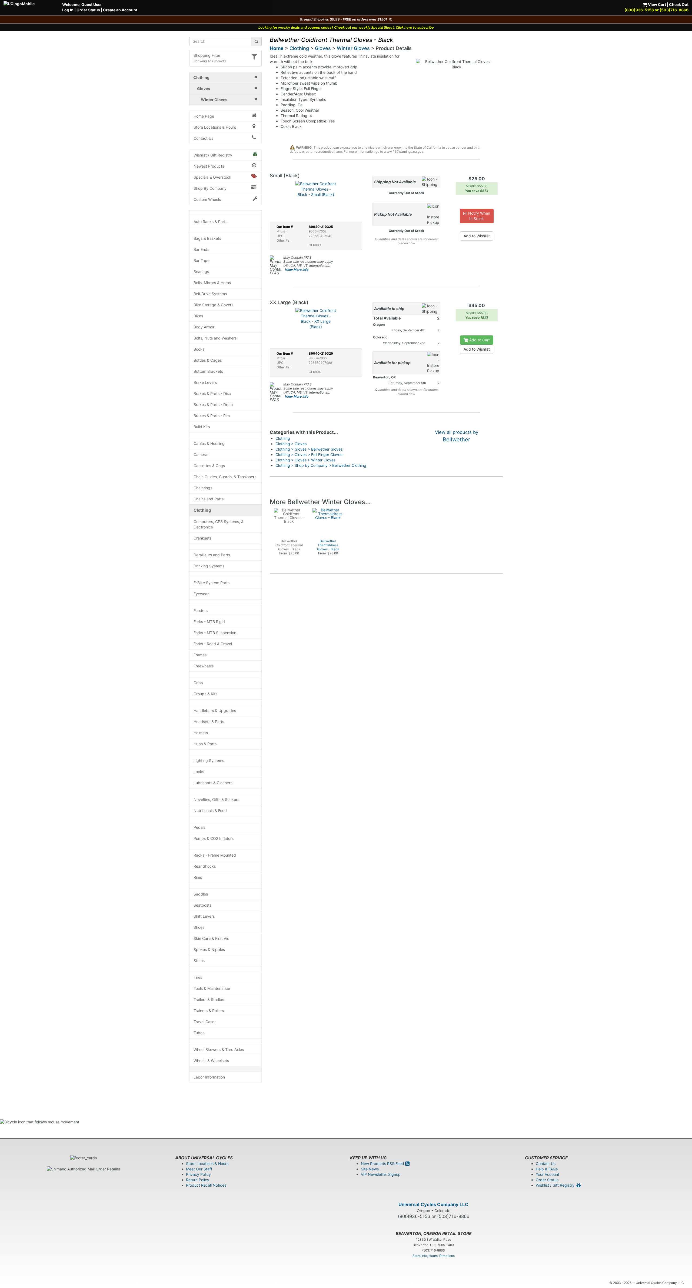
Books (199, 349)
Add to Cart (479, 340)
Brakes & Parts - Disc (212, 393)
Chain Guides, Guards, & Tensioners (225, 476)
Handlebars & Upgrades (215, 710)
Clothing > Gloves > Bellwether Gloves (308, 449)
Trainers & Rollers (209, 1010)
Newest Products (209, 166)
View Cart (656, 4)
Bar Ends (201, 249)
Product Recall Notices (206, 1185)
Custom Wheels (207, 199)
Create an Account (120, 10)
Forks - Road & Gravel (213, 643)
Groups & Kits (205, 693)
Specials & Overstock (212, 177)
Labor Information (209, 1077)
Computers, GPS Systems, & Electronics (219, 524)
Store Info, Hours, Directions (433, 1256)
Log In (68, 10)
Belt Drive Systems (210, 293)
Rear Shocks (205, 866)
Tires (198, 977)
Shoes (199, 927)
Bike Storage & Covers (213, 304)
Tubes (199, 1032)
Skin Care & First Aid (211, 938)
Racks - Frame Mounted (215, 855)
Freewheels (204, 666)
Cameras (201, 454)
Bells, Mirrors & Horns (212, 282)
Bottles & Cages (208, 360)
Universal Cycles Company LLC (433, 1204)
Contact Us (203, 138)
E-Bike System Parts (211, 582)
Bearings (201, 271)
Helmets (201, 732)
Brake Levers (205, 382)
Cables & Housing (209, 443)
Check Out (678, 4)
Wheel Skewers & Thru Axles (219, 1049)
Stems (199, 960)
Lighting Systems (209, 760)
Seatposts (202, 905)
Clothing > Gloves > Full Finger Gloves (308, 454)
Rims (198, 877)
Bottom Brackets (208, 371)
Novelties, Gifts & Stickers (216, 799)
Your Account (547, 1174)
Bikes (198, 316)
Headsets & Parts (209, 721)
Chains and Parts (209, 499)
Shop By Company (210, 188)
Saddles (201, 894)
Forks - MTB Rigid (209, 621)
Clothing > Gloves (291, 443)
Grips (198, 682)
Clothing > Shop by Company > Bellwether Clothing (320, 465)
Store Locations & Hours (215, 127)
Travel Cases (205, 1021)
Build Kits (202, 426)
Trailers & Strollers (209, 999)
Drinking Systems (209, 566)
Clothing (202, 510)
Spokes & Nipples (209, 949)
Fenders (201, 610)
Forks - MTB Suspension (215, 632)
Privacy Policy (198, 1174)
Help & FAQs (547, 1169)
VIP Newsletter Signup (381, 1174)
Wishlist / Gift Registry (213, 155)
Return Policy (197, 1179)
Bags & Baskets (207, 238)
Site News (370, 1169)
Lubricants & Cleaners (213, 782)
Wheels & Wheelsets (211, 1060)
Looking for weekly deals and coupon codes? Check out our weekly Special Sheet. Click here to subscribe (346, 27)
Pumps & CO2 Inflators (214, 838)
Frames (200, 655)
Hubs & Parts (205, 743)
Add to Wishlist (477, 236)
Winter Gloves (353, 48)
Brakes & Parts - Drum (213, 404)
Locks (199, 771)
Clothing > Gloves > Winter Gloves (305, 460)
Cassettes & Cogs (209, 465)
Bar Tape (201, 260)
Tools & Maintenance (212, 988)
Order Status (88, 10)
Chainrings (203, 487)
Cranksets (202, 538)
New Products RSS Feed (383, 1163)
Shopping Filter (207, 55)
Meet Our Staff (199, 1169)
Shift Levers (204, 916)
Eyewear (201, 593)
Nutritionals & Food (210, 810)
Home (277, 48)
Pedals (199, 827)
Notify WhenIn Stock (478, 216)
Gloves (323, 48)
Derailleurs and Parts (212, 555)
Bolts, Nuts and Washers (215, 338)
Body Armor (204, 327)
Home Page (204, 116)
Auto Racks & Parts (210, 221)
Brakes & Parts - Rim (212, 415)
